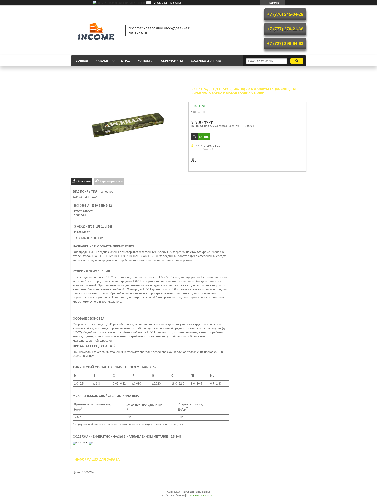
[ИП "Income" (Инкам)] (96, 30)
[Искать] (296, 61)
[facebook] (80, 442)
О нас (125, 60)
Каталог (102, 60)
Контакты (145, 60)
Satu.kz (206, 491)
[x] (91, 442)
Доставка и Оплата (206, 60)
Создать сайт (161, 2)
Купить (204, 136)
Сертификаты (172, 60)
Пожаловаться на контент (200, 495)
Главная (81, 60)
